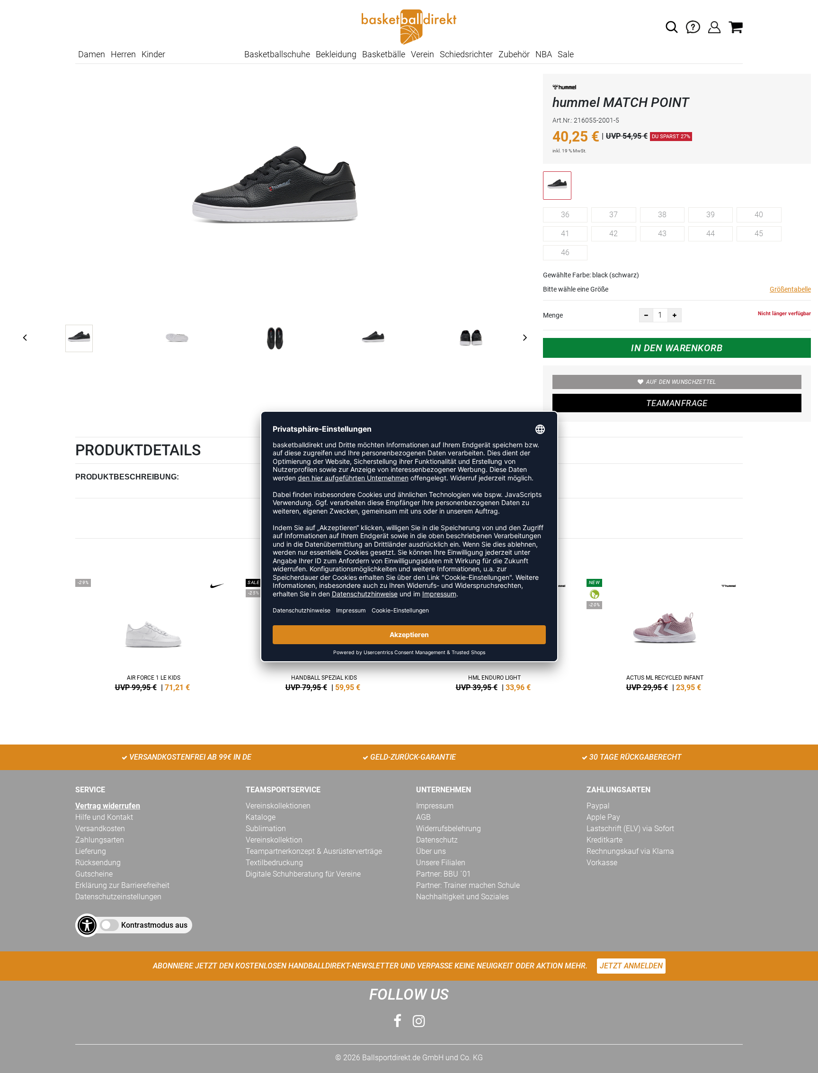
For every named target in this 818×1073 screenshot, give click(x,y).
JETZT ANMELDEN (631, 965)
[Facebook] (397, 1021)
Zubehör (514, 54)
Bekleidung (336, 54)
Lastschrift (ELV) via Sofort (630, 828)
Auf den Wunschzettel (681, 382)
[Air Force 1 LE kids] (153, 633)
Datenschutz (437, 839)
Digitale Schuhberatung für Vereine (303, 873)
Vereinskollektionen (278, 805)
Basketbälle (383, 54)
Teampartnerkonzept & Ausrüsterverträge (314, 851)
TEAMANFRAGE (677, 403)
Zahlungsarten (99, 839)
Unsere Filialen (440, 862)
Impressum (434, 805)
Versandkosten (100, 828)
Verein (422, 54)
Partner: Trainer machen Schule (468, 885)
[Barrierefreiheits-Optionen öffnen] (87, 925)
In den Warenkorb (676, 348)
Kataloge (261, 817)
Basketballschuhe (277, 54)
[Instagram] (419, 1021)
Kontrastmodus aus (154, 925)
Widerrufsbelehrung (448, 828)
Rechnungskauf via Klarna (630, 851)
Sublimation (266, 828)
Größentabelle (790, 289)
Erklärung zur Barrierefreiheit (122, 885)
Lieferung (90, 851)
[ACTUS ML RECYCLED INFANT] (664, 633)
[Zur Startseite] (409, 26)
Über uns (431, 851)
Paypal (598, 805)
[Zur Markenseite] (564, 88)
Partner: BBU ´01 (443, 873)
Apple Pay (603, 817)
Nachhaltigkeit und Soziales (462, 896)
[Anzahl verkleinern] (646, 315)
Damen (91, 54)
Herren (123, 54)
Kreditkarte (604, 839)
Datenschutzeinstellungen (118, 896)
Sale (566, 54)
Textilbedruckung (274, 862)
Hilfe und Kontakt (104, 817)
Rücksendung (98, 862)
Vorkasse (602, 862)
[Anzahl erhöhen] (674, 315)
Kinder (153, 54)
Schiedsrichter (466, 54)
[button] (672, 27)
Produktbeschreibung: (127, 477)
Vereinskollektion (274, 839)
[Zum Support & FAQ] (693, 26)
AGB (423, 817)
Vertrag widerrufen (107, 805)
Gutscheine (94, 873)
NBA (543, 54)
